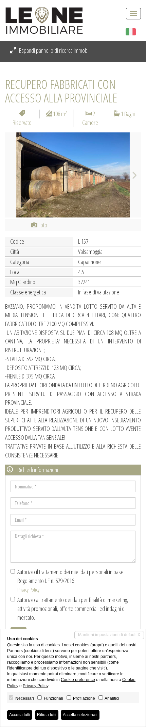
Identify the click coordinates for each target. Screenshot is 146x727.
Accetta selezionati (80, 714)
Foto (42, 225)
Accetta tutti (19, 714)
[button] (15, 174)
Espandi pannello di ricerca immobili (54, 50)
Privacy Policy (28, 589)
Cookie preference (78, 679)
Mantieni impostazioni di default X (109, 634)
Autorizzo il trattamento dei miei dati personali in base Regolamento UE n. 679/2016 (70, 580)
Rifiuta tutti (46, 714)
